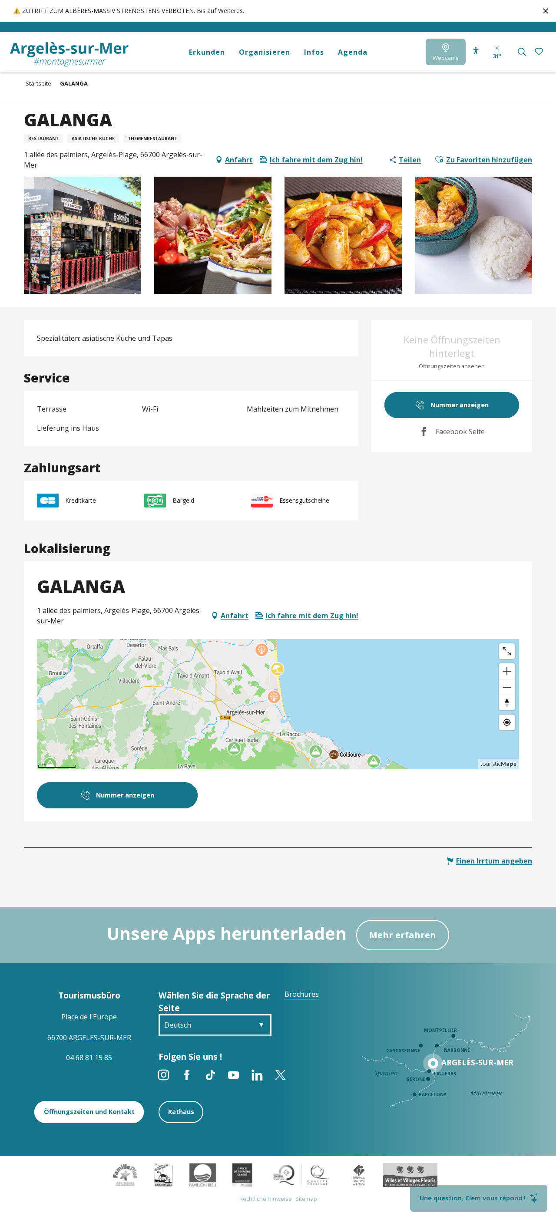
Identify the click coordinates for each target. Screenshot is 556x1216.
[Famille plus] (125, 1174)
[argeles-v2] (69, 54)
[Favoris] (540, 52)
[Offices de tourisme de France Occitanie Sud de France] (301, 1174)
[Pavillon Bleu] (202, 1174)
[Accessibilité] (475, 51)
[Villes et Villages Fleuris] (410, 1174)
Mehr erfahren (402, 935)
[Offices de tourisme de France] (359, 1174)
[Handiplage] (163, 1174)
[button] (522, 51)
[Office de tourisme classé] (242, 1174)
